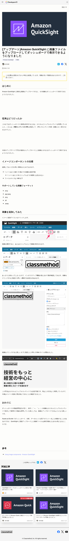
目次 (63, 7)
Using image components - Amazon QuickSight (20, 454)
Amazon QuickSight (8, 60)
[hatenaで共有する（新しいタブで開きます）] (59, 64)
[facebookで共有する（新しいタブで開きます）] (62, 64)
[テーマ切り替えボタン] (67, 2)
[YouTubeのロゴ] (66, 532)
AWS (18, 60)
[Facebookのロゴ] (58, 532)
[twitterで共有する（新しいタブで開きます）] (66, 64)
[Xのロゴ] (62, 531)
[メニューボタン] (2, 2)
